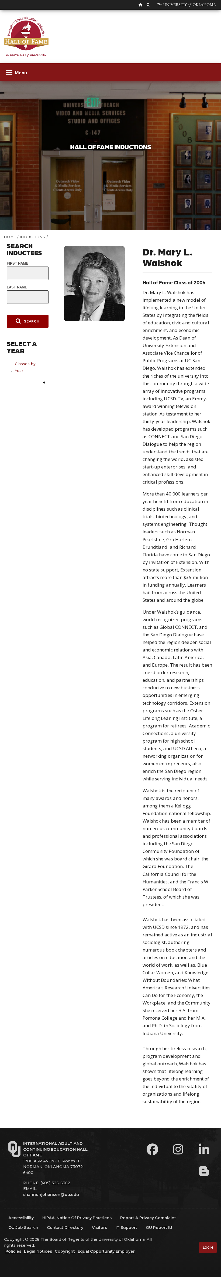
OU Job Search (23, 1227)
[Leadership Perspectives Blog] (204, 1171)
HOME (10, 237)
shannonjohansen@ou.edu (51, 1194)
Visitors (99, 1227)
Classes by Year (25, 367)
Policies (13, 1251)
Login (208, 1247)
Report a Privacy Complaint (148, 1217)
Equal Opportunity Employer (106, 1251)
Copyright (65, 1251)
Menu (21, 72)
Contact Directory (65, 1227)
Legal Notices (38, 1251)
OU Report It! (159, 1227)
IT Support (126, 1227)
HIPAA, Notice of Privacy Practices (77, 1217)
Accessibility (21, 1217)
